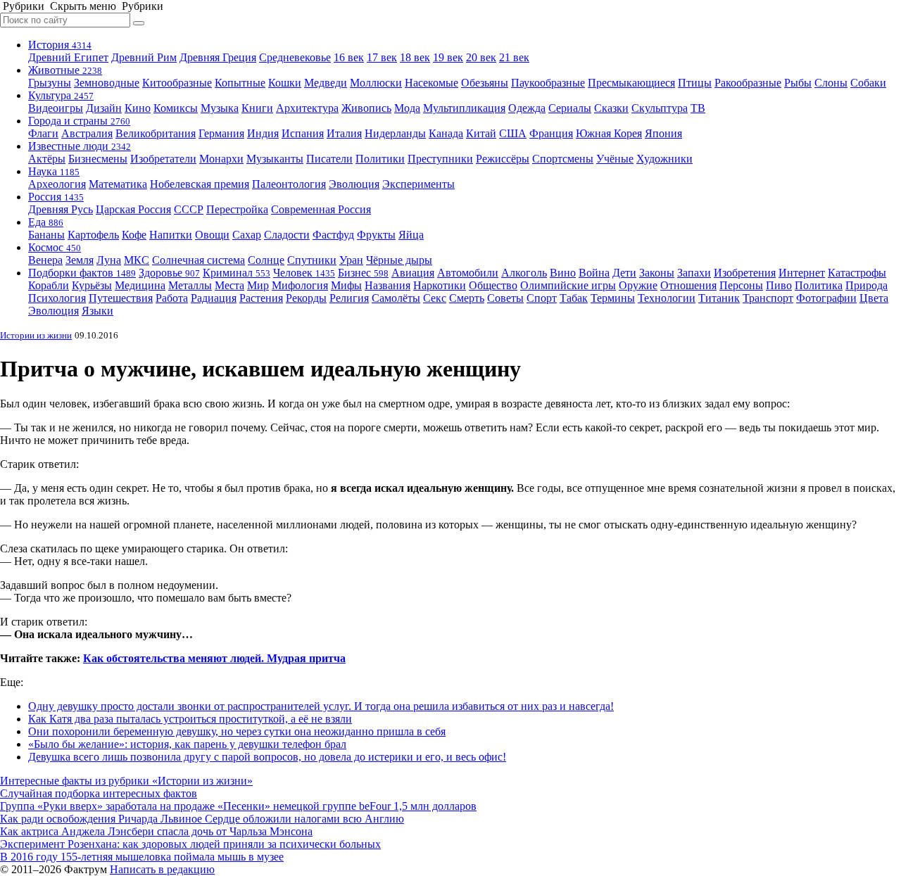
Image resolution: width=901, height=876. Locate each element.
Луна (108, 260)
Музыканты (274, 159)
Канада (446, 133)
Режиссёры (502, 159)
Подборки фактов (82, 273)
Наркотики (439, 285)
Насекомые (431, 83)
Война (594, 273)
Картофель (93, 235)
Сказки (611, 108)
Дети (624, 273)
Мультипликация (464, 108)
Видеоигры (55, 108)
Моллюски (376, 83)
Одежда (527, 108)
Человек (304, 273)
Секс (434, 298)
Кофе (134, 235)
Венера (45, 260)
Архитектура (307, 108)
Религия (349, 298)
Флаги (43, 133)
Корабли (48, 285)
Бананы (46, 235)
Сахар (246, 235)
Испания (303, 133)
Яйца (411, 235)
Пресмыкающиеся (631, 83)
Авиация (412, 273)
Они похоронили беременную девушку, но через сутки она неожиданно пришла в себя (237, 731)
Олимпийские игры (568, 285)
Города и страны (79, 121)
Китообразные (177, 83)
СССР (188, 209)
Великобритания (155, 133)
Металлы (190, 285)
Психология (57, 298)
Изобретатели (163, 159)
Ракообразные (747, 83)
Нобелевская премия (199, 184)
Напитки (170, 235)
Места (229, 285)
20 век (481, 57)
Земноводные (106, 83)
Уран (351, 260)
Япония (663, 133)
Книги (257, 108)
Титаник (719, 298)
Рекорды (306, 298)
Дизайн (104, 108)
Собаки (868, 83)
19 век (448, 57)
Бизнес (363, 273)
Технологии (666, 298)
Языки (97, 311)
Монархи (221, 159)
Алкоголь (524, 273)
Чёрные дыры (399, 260)
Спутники (311, 260)
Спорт (542, 298)
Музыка (220, 108)
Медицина (140, 285)
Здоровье (169, 273)
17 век (382, 57)
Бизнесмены (97, 159)
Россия (56, 197)
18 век (415, 57)
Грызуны (49, 83)
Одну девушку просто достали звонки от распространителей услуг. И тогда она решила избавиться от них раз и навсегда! (321, 706)
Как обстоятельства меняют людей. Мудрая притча (214, 658)
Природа (866, 285)
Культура (61, 95)
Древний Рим (144, 57)
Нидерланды (395, 133)
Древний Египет (68, 57)
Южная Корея (609, 133)
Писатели (329, 159)
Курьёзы (92, 285)
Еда (45, 222)
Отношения (688, 285)
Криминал (236, 273)
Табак (574, 298)
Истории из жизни (36, 335)
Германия (221, 133)
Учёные (615, 159)
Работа (172, 298)
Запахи (694, 273)
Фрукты (376, 235)
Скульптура (659, 108)
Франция (551, 133)
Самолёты (396, 298)
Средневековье (295, 57)
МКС (136, 260)
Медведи (325, 83)
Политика (819, 285)
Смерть (466, 298)
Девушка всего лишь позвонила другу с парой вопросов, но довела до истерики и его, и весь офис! (267, 757)
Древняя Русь (60, 209)
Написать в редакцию (162, 869)
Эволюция (354, 184)
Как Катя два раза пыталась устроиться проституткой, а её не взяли (190, 719)
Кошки (284, 83)
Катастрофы (857, 273)
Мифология (300, 285)
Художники (664, 159)
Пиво (779, 285)
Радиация (214, 298)
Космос (54, 247)
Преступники (440, 159)
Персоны (741, 285)
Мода (407, 108)
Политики (380, 159)
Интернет (802, 273)
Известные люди (79, 146)
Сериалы (569, 108)
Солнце (266, 260)
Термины (613, 298)
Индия (263, 133)
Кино (138, 108)
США (513, 133)
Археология (57, 184)
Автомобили (467, 273)
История (60, 45)
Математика (118, 184)
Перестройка (237, 209)
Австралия (87, 133)
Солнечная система (198, 260)
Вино (563, 273)
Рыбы (798, 83)
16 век (349, 57)
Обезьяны (484, 83)
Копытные (240, 83)
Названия (387, 285)
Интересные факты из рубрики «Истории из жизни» (126, 781)
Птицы (695, 83)
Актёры (46, 159)
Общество (493, 285)
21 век (514, 57)
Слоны (831, 83)
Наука (54, 171)
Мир (258, 285)
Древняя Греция (217, 57)
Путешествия (121, 298)
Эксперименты (418, 184)
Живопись (366, 108)
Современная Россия (321, 209)
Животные (65, 70)
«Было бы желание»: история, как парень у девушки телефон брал (187, 744)
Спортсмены (562, 159)
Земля (79, 260)
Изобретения (745, 273)
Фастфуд (333, 235)
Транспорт (768, 298)
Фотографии (826, 298)
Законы (656, 273)
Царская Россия (133, 209)
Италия (344, 133)
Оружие (638, 285)
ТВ (698, 108)
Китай (481, 133)
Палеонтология (289, 184)
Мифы (346, 285)
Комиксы (175, 108)
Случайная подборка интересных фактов (98, 793)
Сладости (287, 235)
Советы (505, 298)
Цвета (873, 298)
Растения (261, 298)
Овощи (212, 235)
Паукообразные (548, 83)
